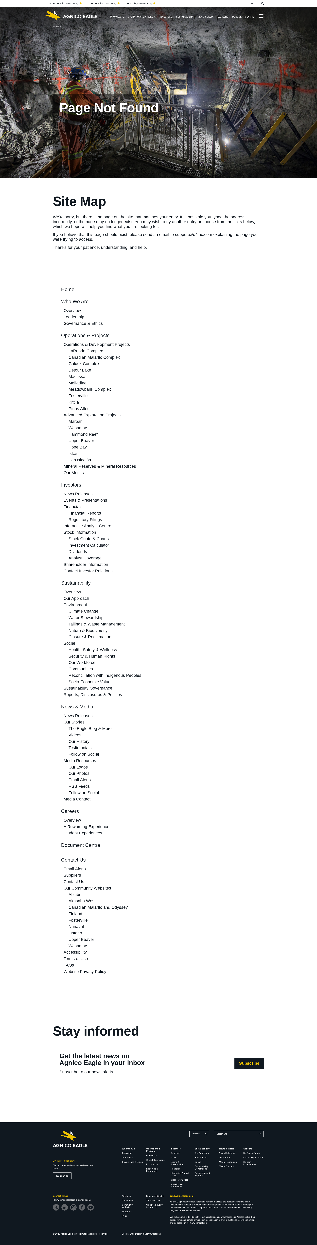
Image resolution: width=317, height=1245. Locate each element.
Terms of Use (76, 958)
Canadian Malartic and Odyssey (98, 907)
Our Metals (74, 472)
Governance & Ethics (83, 323)
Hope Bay (78, 447)
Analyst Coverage (85, 558)
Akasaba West (82, 900)
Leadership (74, 317)
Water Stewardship (86, 617)
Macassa (77, 376)
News (173, 1157)
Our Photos (79, 773)
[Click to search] (260, 1134)
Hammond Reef (83, 434)
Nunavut (76, 926)
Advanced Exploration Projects (92, 415)
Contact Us (73, 860)
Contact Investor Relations (88, 571)
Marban (76, 421)
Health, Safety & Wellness (93, 649)
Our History (79, 741)
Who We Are (75, 301)
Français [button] (196, 1134)
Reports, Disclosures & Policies (93, 694)
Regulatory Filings (85, 519)
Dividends (78, 551)
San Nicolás (80, 460)
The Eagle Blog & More (90, 728)
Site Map (126, 1196)
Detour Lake (80, 370)
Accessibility (75, 952)
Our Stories (74, 722)
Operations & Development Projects (97, 344)
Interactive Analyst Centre (87, 525)
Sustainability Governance (88, 688)
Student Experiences (83, 833)
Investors (71, 485)
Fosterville (78, 395)
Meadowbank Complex (90, 389)
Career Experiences (253, 1157)
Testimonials (80, 747)
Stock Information (80, 532)
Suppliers (72, 875)
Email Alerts (80, 779)
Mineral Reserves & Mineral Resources (100, 466)
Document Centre (80, 845)
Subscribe (251, 1065)
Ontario (75, 933)
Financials (73, 506)
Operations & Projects (85, 335)
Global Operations (155, 1160)
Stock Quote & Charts (89, 538)
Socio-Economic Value (89, 681)
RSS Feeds (79, 786)
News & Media (77, 706)
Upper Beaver (81, 440)
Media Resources (80, 760)
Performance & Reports (202, 1174)
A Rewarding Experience (86, 826)
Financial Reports (85, 513)
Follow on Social (84, 754)
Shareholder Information (86, 564)
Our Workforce (82, 662)
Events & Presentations (85, 500)
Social (69, 643)
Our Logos (78, 767)
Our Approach (76, 598)
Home (56, 26)
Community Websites (127, 1206)
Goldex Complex (84, 363)
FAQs (69, 965)
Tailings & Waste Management (97, 624)
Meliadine (78, 383)
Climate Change (83, 611)
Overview (72, 310)
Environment (75, 604)
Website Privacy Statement (154, 1206)
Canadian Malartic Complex (94, 357)
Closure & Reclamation (90, 636)
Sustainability (76, 583)
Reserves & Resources (152, 1170)
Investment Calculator (89, 545)
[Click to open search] (262, 3)
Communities (81, 669)
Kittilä (74, 402)
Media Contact (77, 799)
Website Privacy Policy (85, 971)
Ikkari (74, 453)
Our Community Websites (87, 888)
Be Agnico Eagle (251, 1153)
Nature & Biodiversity (88, 630)
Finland (75, 913)
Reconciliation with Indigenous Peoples (105, 675)
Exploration (152, 1164)
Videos (75, 735)
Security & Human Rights (92, 656)
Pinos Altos (79, 408)
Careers (70, 811)
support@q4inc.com (193, 234)
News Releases (78, 494)
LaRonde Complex (86, 351)
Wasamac (78, 427)
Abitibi (74, 894)
